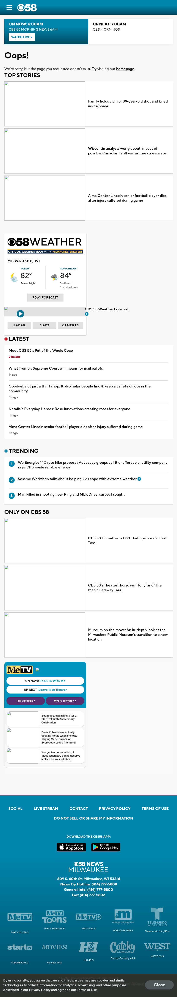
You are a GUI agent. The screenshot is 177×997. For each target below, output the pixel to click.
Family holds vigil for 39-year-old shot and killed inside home (128, 104)
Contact (79, 808)
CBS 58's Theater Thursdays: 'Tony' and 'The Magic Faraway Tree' (125, 588)
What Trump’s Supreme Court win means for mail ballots (56, 368)
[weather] (14, 277)
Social (15, 808)
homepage (125, 69)
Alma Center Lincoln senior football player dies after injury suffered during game (127, 198)
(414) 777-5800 (100, 889)
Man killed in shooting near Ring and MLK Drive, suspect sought (71, 494)
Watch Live (21, 37)
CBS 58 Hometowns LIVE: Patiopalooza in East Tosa (127, 540)
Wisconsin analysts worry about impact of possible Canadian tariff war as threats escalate (127, 151)
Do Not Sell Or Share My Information (93, 818)
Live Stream (46, 808)
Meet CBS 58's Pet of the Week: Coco (41, 350)
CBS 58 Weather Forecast (107, 309)
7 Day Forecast (45, 298)
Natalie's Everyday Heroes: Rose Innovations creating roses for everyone (69, 409)
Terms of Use (155, 808)
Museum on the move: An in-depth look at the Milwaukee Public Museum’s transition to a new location (128, 635)
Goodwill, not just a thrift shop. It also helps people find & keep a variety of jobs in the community (80, 389)
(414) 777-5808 (104, 884)
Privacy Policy (114, 808)
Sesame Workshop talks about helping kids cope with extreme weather (77, 479)
